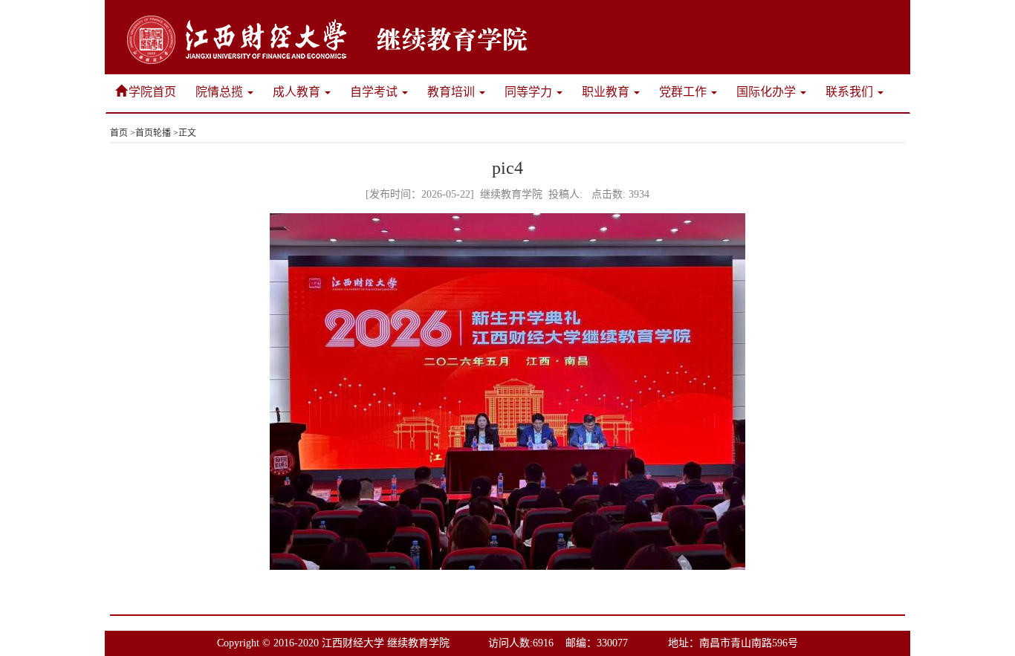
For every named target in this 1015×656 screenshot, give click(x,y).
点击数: (620, 194)
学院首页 (152, 91)
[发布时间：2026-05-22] (420, 194)
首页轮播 (153, 133)
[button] (224, 91)
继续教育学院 (511, 194)
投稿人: (565, 194)
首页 (119, 133)
